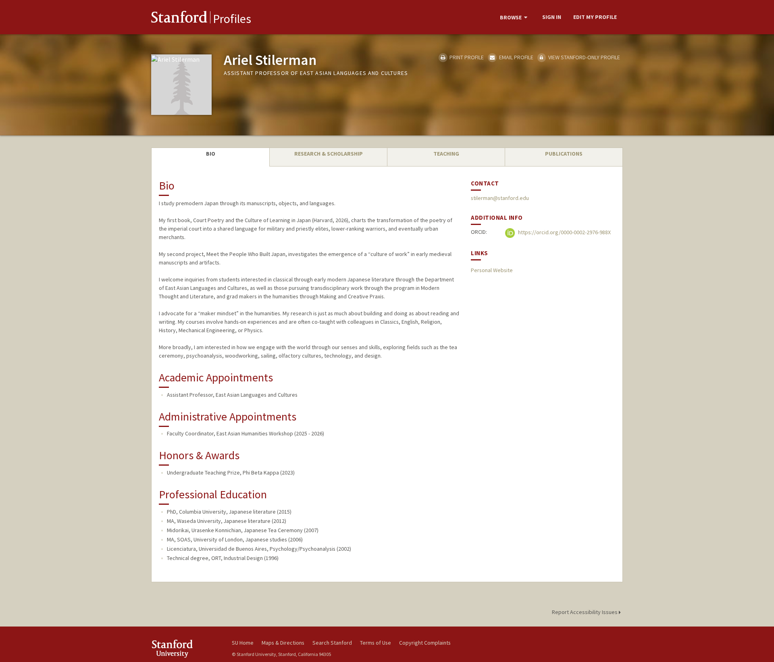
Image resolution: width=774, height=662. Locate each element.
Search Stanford (332, 642)
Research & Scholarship (328, 153)
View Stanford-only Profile (583, 57)
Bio (210, 153)
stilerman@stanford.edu (500, 198)
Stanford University (185, 648)
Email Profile (515, 57)
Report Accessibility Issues (585, 612)
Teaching (446, 153)
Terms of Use (375, 642)
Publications (564, 153)
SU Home (243, 642)
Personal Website (492, 270)
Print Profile (466, 57)
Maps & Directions (283, 642)
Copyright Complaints (425, 642)
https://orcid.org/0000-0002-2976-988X (564, 232)
